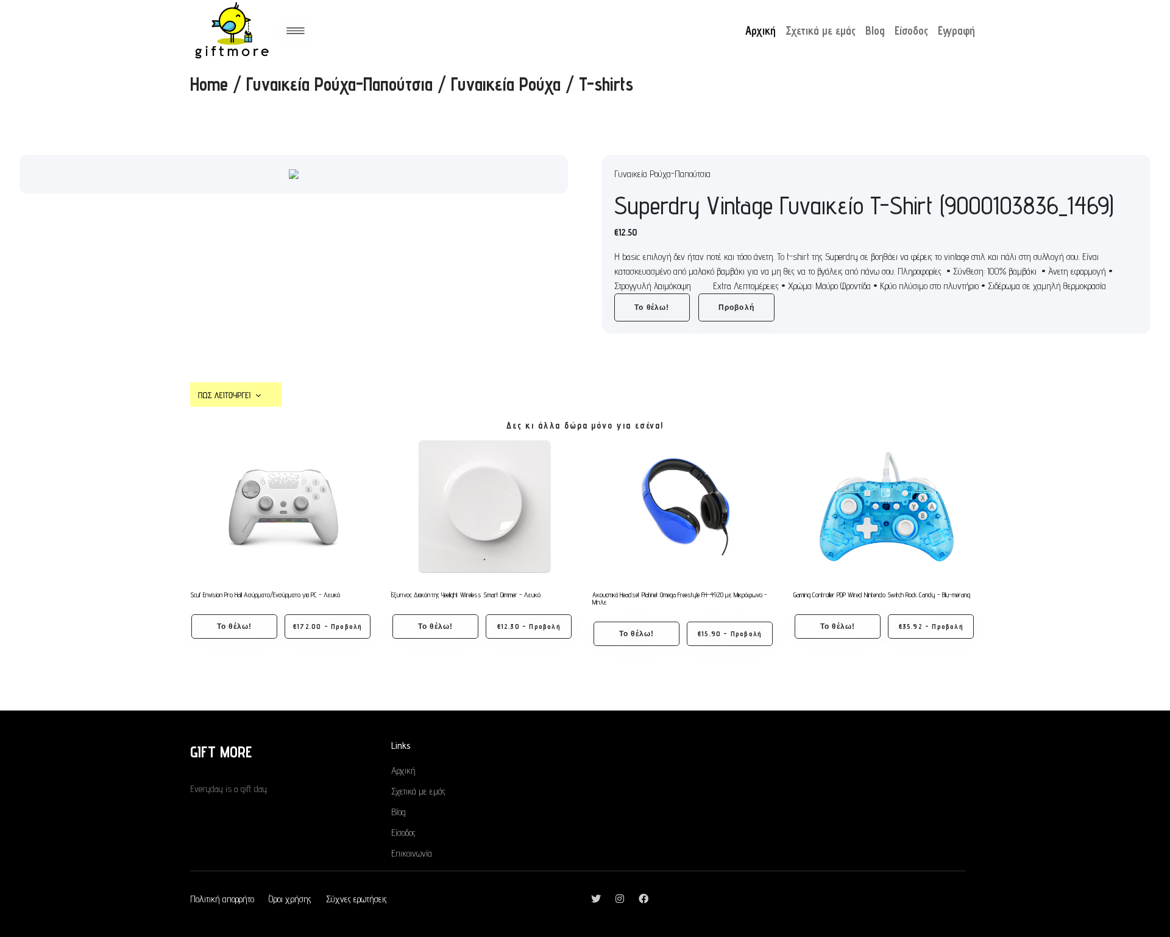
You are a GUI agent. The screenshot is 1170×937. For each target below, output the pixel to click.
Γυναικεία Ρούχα (506, 84)
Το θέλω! (652, 307)
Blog (875, 30)
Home (209, 84)
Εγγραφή (956, 30)
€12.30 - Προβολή (529, 626)
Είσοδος (911, 30)
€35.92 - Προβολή (931, 626)
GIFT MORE (221, 751)
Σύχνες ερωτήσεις (356, 899)
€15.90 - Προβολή (730, 633)
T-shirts (606, 84)
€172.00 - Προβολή (327, 626)
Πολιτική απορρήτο (222, 899)
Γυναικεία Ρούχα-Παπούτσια (339, 84)
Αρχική (760, 30)
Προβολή (736, 307)
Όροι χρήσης (290, 899)
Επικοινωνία (411, 853)
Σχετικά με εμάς (820, 30)
